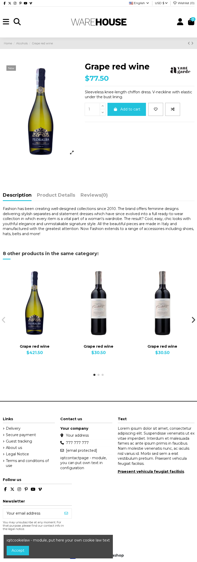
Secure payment (21, 435)
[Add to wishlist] (155, 109)
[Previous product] (189, 43)
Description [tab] (17, 195)
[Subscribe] (66, 513)
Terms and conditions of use (27, 463)
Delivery (13, 428)
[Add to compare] (172, 109)
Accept (18, 550)
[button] (94, 375)
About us (14, 447)
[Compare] (34, 337)
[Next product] (192, 43)
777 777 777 (77, 442)
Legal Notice (17, 454)
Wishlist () (185, 3)
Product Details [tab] (56, 195)
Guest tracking (19, 441)
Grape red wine (35, 346)
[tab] (94, 196)
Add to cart (130, 109)
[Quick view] (42, 337)
